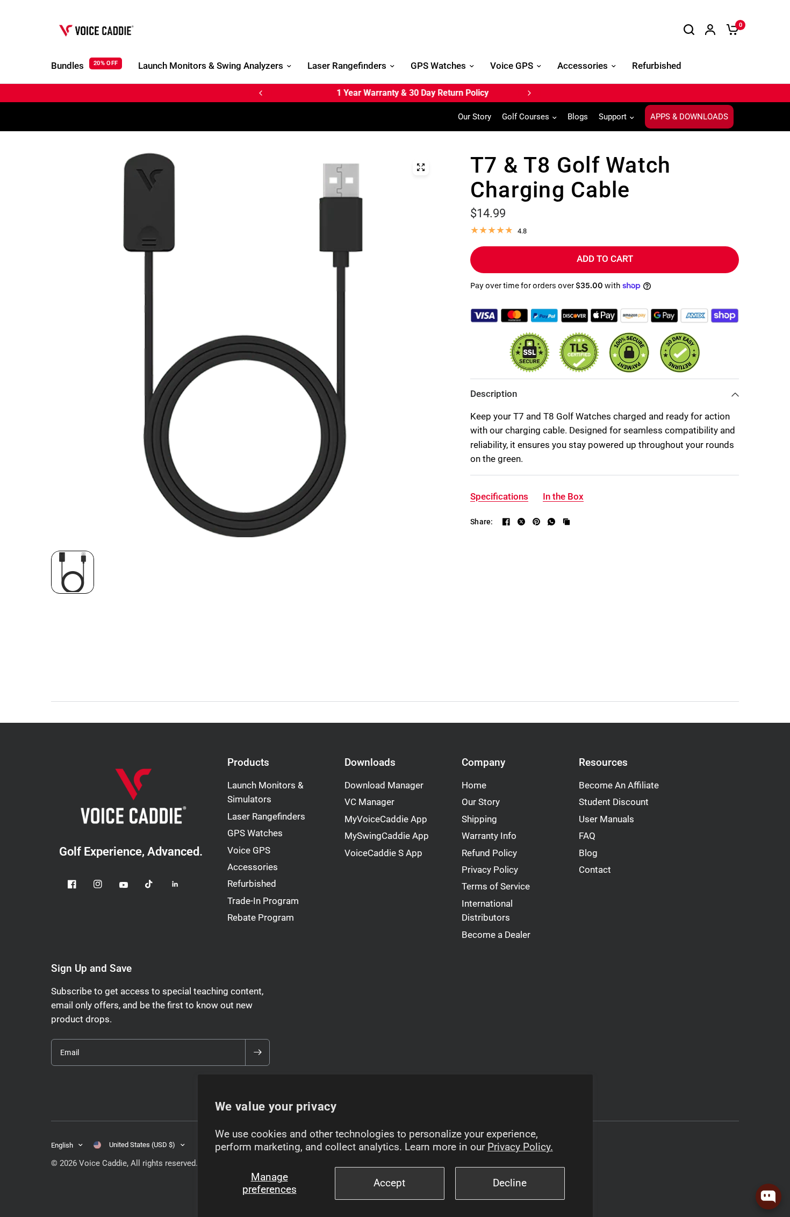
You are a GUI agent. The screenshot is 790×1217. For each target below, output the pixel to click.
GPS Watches (255, 833)
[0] (730, 29)
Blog (588, 853)
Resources (603, 763)
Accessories (252, 867)
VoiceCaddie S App (383, 853)
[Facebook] (506, 521)
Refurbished (251, 884)
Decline (510, 1183)
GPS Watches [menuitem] (438, 66)
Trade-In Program (263, 901)
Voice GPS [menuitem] (511, 66)
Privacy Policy (490, 870)
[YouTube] (131, 885)
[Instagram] (105, 884)
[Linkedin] (183, 884)
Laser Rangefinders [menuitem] (346, 66)
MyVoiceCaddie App (385, 819)
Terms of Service (496, 886)
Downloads (370, 763)
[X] (521, 521)
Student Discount (614, 802)
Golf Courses (525, 117)
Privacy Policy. (520, 1147)
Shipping (479, 819)
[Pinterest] (536, 521)
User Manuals (606, 819)
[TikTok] (157, 884)
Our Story (474, 117)
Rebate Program (260, 918)
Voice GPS (248, 850)
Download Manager (383, 785)
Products (248, 763)
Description (493, 394)
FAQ (587, 836)
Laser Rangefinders (266, 817)
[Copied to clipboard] (566, 521)
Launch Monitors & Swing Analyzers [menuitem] (210, 66)
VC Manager (369, 802)
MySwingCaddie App (386, 836)
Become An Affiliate (619, 785)
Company (483, 763)
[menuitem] (477, 117)
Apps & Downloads (689, 117)
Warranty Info (489, 836)
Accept (389, 1183)
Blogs (578, 117)
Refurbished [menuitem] (656, 66)
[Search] (689, 29)
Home (474, 785)
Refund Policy (489, 853)
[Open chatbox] (768, 1196)
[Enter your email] (257, 1052)
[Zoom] (421, 167)
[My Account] (710, 29)
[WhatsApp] (551, 521)
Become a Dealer (496, 935)
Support (613, 117)
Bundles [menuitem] (67, 66)
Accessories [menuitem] (582, 66)
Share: (481, 521)
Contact (595, 870)
